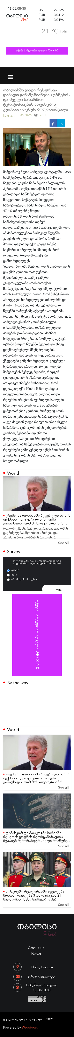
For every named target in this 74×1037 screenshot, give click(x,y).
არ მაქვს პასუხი (24, 578)
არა (14, 574)
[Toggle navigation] (10, 74)
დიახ (15, 569)
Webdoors (30, 1027)
